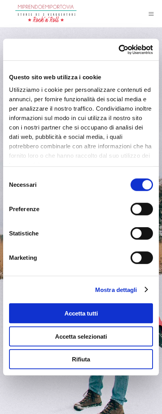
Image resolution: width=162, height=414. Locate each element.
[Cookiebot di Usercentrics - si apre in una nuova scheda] (118, 49)
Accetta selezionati (81, 336)
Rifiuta (81, 359)
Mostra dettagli (116, 289)
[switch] (142, 209)
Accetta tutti (81, 313)
